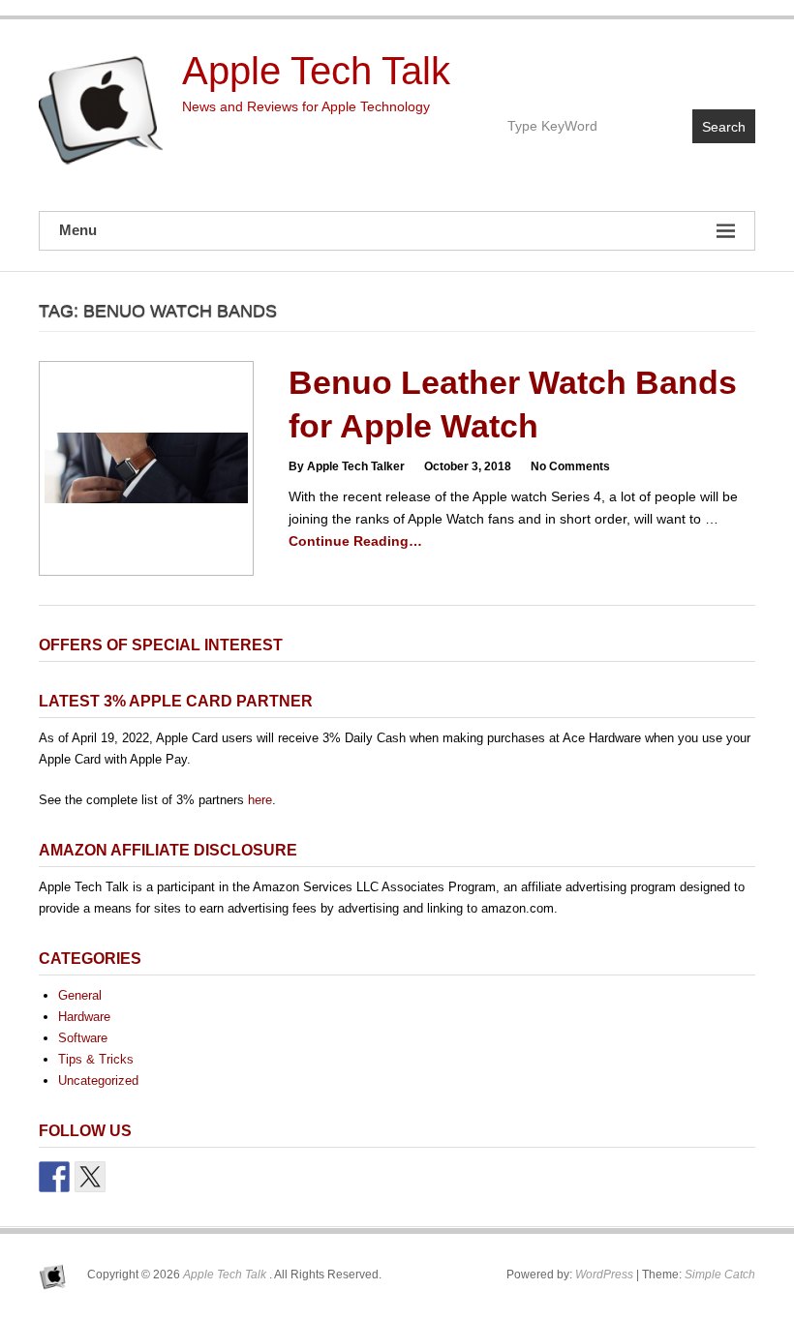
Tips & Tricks (96, 1059)
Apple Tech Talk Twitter (698, 64)
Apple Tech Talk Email (739, 64)
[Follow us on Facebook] (54, 1176)
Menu (78, 230)
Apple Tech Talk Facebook (656, 64)
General (80, 995)
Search (724, 127)
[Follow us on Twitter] (90, 1176)
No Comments (570, 466)
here (260, 800)
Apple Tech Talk (316, 70)
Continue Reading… (355, 541)
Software (82, 1038)
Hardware (84, 1016)
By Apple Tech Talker (347, 466)
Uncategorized (98, 1080)
